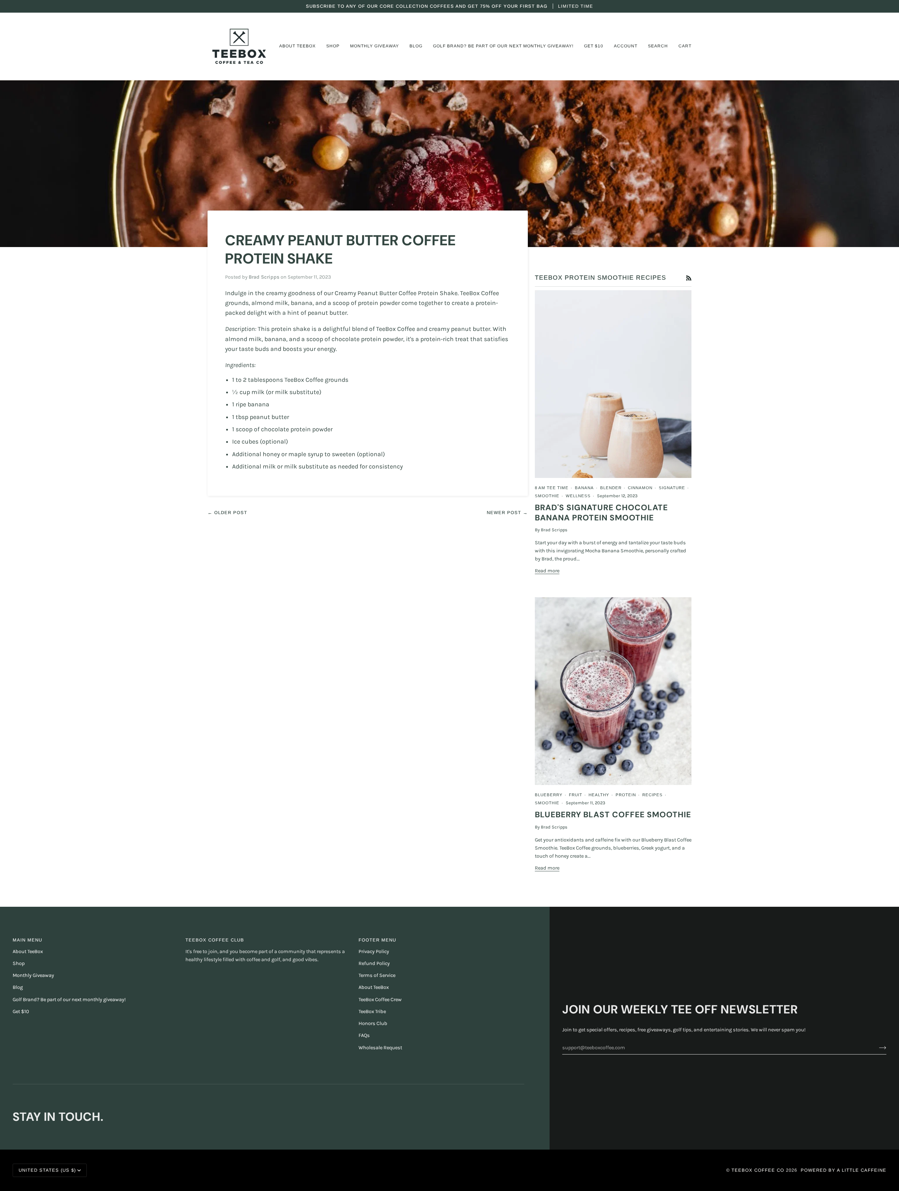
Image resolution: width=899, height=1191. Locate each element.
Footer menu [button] (377, 940)
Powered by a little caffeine (843, 1170)
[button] (297, 46)
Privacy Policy (374, 951)
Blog (18, 987)
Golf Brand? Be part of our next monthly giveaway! (69, 1000)
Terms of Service (377, 975)
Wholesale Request (380, 1048)
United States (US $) (47, 1170)
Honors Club (373, 1023)
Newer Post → (507, 512)
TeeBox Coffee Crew (380, 1000)
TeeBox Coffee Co (757, 1170)
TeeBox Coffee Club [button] (214, 940)
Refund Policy (374, 963)
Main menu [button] (27, 940)
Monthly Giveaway (33, 975)
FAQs (364, 1035)
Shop (19, 963)
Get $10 (21, 1011)
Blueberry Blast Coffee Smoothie (613, 815)
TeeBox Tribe (372, 1011)
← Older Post (227, 512)
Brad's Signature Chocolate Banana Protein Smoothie (601, 513)
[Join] (877, 1047)
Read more (547, 571)
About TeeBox (28, 951)
